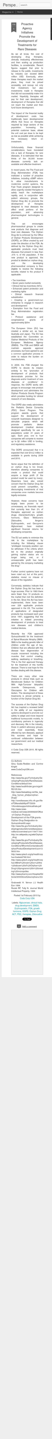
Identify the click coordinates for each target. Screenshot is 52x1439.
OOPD (25, 911)
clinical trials (36, 902)
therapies (27, 914)
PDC (19, 914)
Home (20, 11)
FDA (30, 908)
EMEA (36, 905)
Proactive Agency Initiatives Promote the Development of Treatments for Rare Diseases (27, 36)
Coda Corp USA (27, 898)
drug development (23, 905)
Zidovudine (37, 914)
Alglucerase (24, 902)
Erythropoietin (21, 908)
